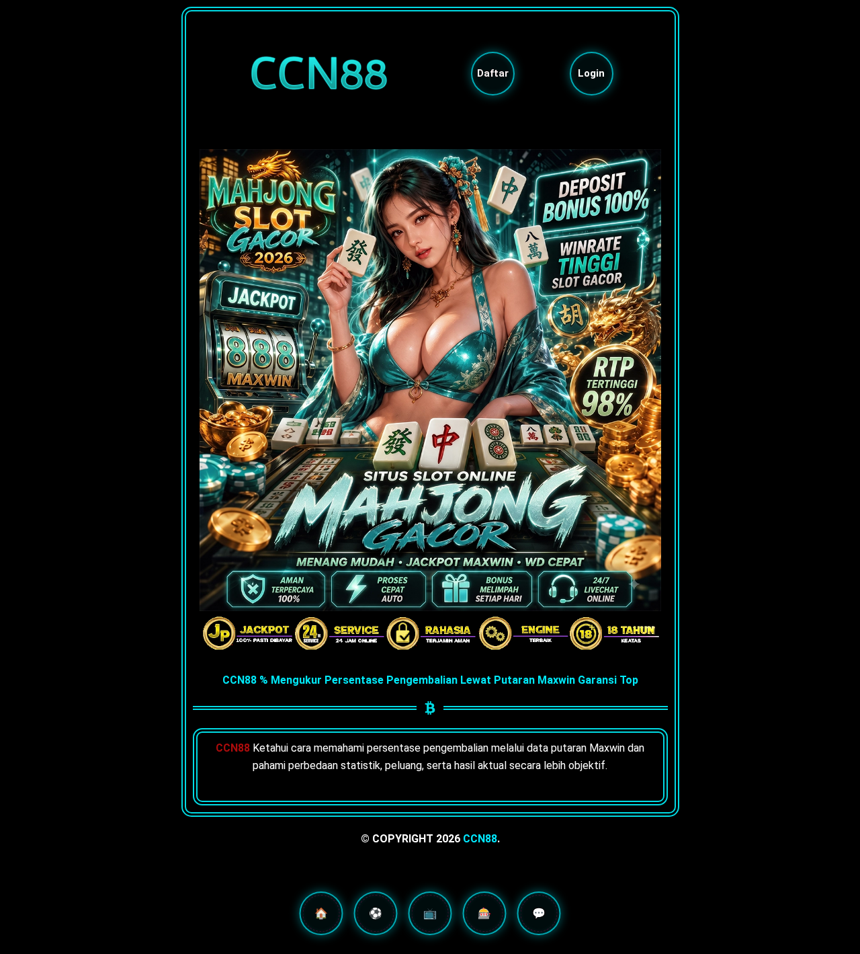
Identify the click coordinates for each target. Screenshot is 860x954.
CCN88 (480, 838)
